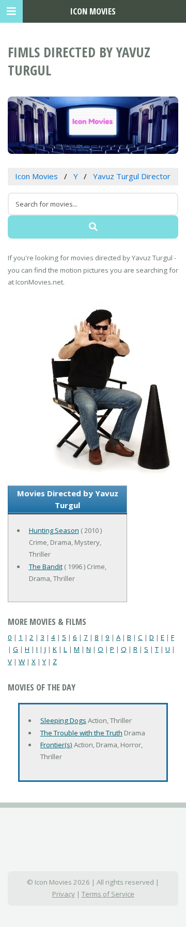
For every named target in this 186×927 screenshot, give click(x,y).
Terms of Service (108, 894)
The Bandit (46, 566)
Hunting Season (54, 530)
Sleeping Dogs (63, 720)
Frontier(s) (56, 744)
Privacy (63, 894)
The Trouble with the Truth (81, 732)
